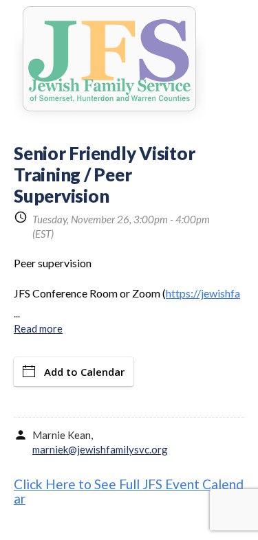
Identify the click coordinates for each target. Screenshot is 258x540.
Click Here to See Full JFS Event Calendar (129, 491)
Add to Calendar (84, 372)
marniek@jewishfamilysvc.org (100, 449)
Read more (38, 328)
